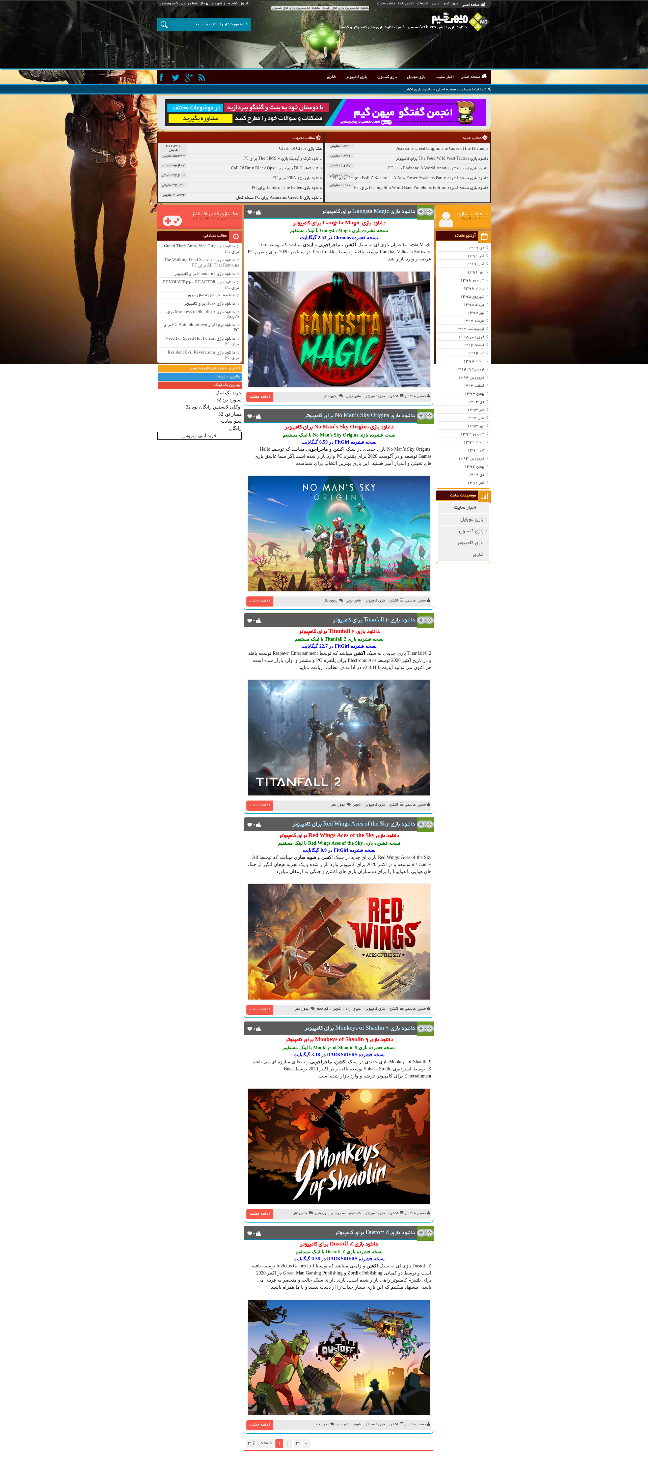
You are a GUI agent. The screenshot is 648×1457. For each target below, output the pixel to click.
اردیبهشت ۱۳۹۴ (470, 369)
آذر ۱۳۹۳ (475, 410)
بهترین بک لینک (227, 385)
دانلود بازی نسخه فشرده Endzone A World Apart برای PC (438, 168)
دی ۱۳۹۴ (476, 353)
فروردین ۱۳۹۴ (471, 377)
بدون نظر (330, 396)
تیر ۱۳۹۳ (475, 450)
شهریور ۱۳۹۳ (472, 434)
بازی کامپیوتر (356, 77)
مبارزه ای (281, 1061)
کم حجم (322, 1009)
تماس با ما (405, 4)
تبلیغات (422, 4)
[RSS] (203, 78)
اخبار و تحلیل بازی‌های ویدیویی (215, 368)
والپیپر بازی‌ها (228, 376)
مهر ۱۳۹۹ (475, 272)
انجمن (436, 4)
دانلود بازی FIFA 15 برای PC (297, 178)
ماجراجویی (353, 396)
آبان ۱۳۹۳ (475, 418)
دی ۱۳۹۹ (476, 248)
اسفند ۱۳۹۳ (473, 386)
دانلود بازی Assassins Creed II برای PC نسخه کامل (279, 198)
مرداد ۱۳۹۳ (473, 442)
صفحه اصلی (471, 5)
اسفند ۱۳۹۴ (473, 345)
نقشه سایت (386, 4)
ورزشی (320, 1213)
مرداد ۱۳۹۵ (473, 305)
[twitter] (176, 78)
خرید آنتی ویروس (199, 435)
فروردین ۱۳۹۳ (471, 458)
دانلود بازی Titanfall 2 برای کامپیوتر (374, 620)
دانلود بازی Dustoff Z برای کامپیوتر (375, 1233)
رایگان (235, 428)
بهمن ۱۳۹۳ (474, 394)
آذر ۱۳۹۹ (475, 256)
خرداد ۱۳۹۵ (473, 321)
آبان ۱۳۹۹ (475, 264)
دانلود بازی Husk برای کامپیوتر (209, 304)
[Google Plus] (189, 78)
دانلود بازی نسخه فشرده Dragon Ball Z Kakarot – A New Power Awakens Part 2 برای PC (410, 178)
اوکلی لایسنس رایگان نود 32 (214, 407)
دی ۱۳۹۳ (476, 402)
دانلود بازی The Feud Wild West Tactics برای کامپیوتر (442, 159)
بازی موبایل (416, 77)
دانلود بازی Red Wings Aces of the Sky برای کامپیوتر (353, 824)
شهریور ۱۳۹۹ (472, 280)
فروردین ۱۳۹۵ (471, 337)
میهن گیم (451, 4)
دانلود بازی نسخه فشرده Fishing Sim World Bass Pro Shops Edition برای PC (421, 188)
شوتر (357, 805)
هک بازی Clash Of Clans (300, 149)
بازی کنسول (387, 77)
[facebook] (163, 78)
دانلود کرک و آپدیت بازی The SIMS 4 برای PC (282, 159)
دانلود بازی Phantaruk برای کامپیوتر (204, 274)
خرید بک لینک (228, 392)
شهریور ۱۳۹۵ (472, 297)
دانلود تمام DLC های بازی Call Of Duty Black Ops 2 (276, 168)
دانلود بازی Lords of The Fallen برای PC (287, 188)
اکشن (393, 396)
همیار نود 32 (230, 414)
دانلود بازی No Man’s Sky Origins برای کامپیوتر (359, 416)
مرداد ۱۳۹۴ (473, 361)
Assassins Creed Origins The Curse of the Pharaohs (442, 149)
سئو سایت (231, 421)
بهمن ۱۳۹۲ (474, 467)
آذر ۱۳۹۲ (475, 483)
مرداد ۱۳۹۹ (473, 288)
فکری (331, 77)
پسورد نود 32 (229, 399)
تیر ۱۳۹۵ (475, 313)
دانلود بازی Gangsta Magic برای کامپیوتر (368, 212)
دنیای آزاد (353, 1009)
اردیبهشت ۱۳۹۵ (470, 329)
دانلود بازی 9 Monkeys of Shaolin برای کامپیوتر (359, 1029)
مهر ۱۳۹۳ (475, 426)
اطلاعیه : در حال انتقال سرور (211, 295)
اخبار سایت (445, 77)
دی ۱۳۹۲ (476, 475)
